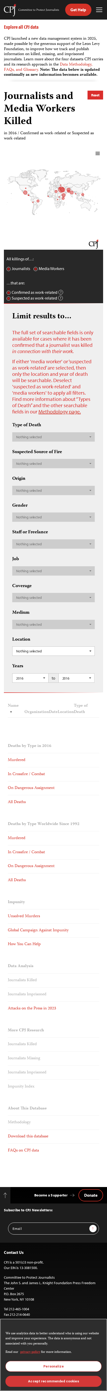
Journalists (21, 268)
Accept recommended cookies (53, 1381)
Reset (95, 95)
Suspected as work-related (34, 298)
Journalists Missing (24, 1058)
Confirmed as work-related (34, 292)
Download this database (28, 1136)
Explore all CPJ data (21, 27)
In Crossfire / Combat (26, 774)
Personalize (53, 1366)
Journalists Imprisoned (27, 994)
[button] (53, 437)
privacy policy (30, 1352)
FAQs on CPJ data (23, 1150)
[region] (53, 1355)
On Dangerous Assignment (31, 788)
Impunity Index (21, 1086)
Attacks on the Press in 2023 (32, 1008)
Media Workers (51, 268)
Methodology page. (59, 411)
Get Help (78, 9)
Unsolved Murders (24, 916)
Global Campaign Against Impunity (38, 930)
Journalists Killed (22, 980)
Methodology (19, 1122)
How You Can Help (24, 944)
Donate (90, 1195)
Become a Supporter (51, 1195)
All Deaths (17, 802)
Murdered (16, 760)
